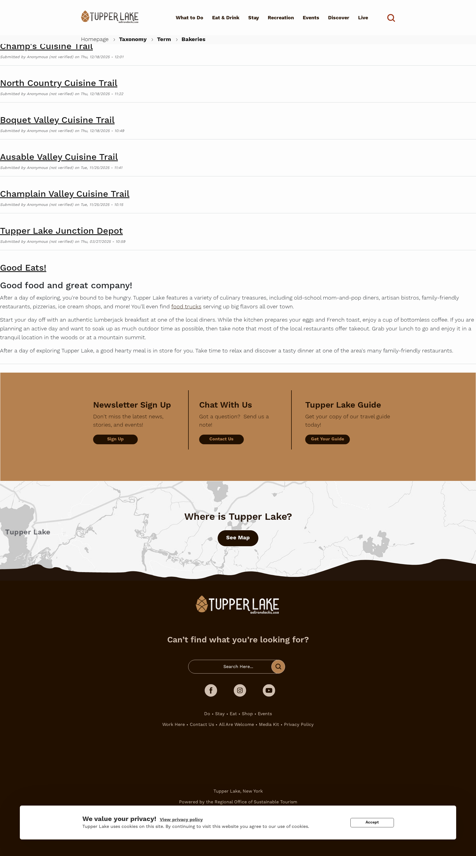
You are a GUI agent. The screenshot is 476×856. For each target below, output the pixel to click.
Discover (338, 18)
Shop (247, 713)
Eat (233, 713)
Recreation (281, 18)
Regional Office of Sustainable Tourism (256, 801)
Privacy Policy (299, 724)
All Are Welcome (236, 724)
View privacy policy (181, 819)
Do (207, 713)
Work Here (173, 724)
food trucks (186, 306)
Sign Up (115, 439)
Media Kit (269, 724)
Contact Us (221, 439)
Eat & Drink (225, 18)
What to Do (189, 18)
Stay (253, 18)
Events (311, 18)
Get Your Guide (327, 439)
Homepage (95, 39)
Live (363, 18)
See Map (238, 537)
